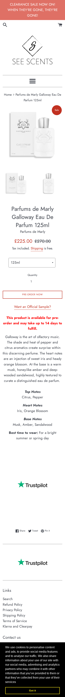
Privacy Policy (12, 609)
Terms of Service (15, 620)
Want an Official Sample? (32, 306)
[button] (17, 682)
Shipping (37, 248)
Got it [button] (32, 690)
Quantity (32, 275)
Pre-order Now (32, 294)
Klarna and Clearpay (17, 626)
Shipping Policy (14, 615)
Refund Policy (12, 604)
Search (8, 598)
